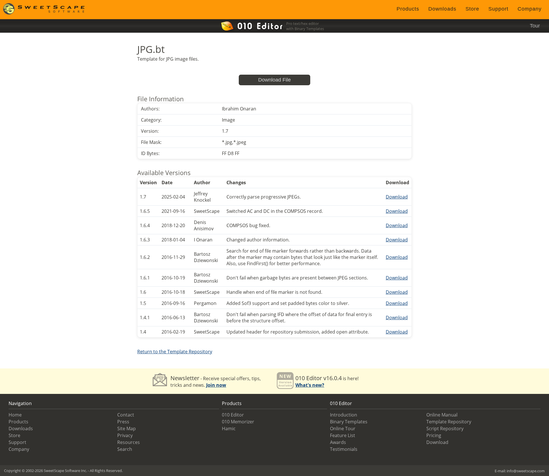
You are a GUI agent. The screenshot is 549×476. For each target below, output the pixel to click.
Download (397, 197)
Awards (338, 442)
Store (472, 9)
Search (124, 449)
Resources (128, 442)
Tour (535, 26)
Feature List (342, 435)
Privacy (125, 435)
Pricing (433, 435)
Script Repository (445, 428)
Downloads (442, 9)
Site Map (126, 428)
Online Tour (342, 428)
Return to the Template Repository (174, 351)
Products (408, 9)
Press (123, 422)
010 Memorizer (238, 422)
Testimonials (343, 449)
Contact (125, 415)
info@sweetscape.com (526, 470)
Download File (274, 80)
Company (530, 9)
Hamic (229, 428)
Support (498, 9)
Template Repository (448, 422)
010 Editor (233, 415)
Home (15, 415)
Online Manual (442, 415)
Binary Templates (348, 422)
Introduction (343, 415)
